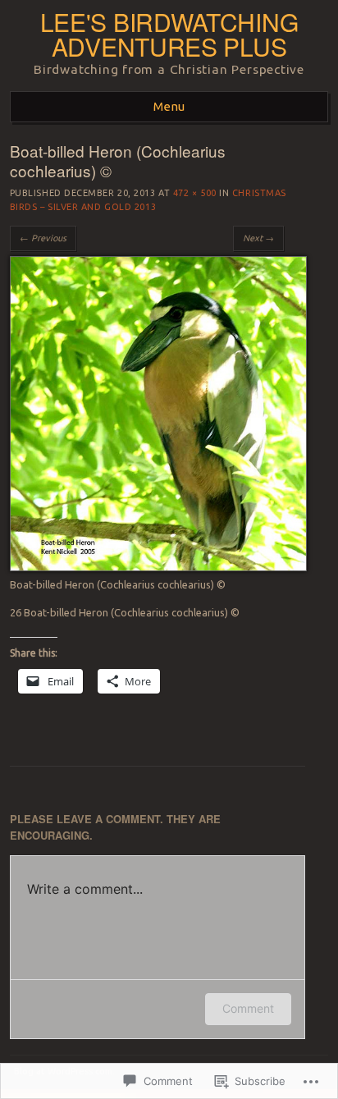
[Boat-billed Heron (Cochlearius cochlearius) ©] (158, 567)
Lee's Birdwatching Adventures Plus (169, 34)
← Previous (43, 238)
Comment (248, 1008)
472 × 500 (195, 193)
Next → (258, 238)
